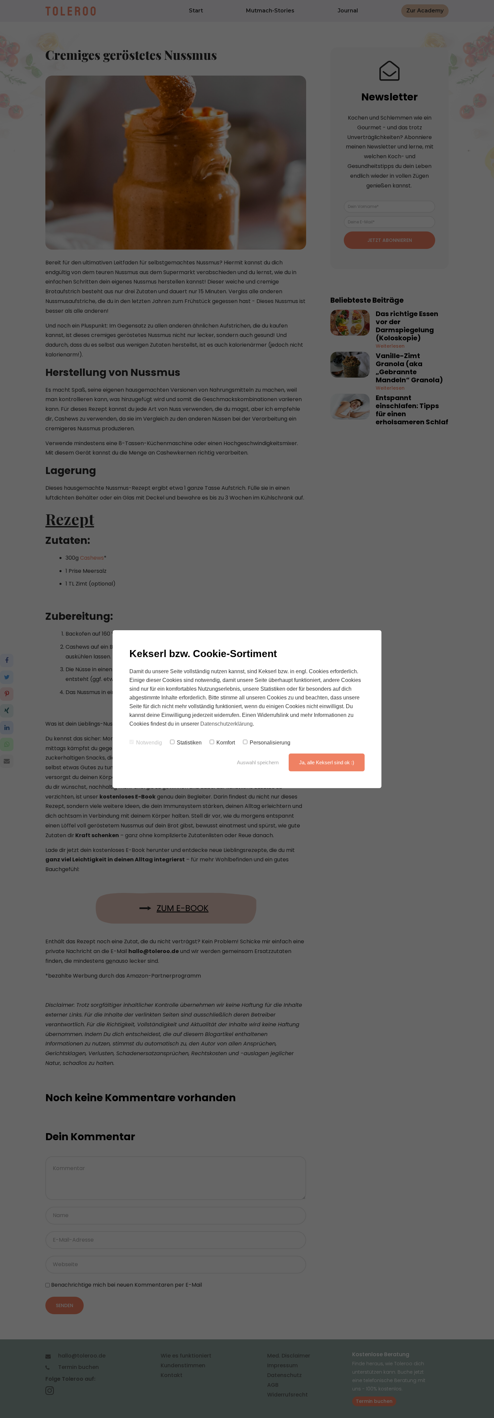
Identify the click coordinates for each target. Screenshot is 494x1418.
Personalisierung (270, 742)
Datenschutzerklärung (226, 724)
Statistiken (189, 742)
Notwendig (149, 742)
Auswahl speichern (258, 762)
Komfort (225, 742)
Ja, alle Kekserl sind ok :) (326, 762)
